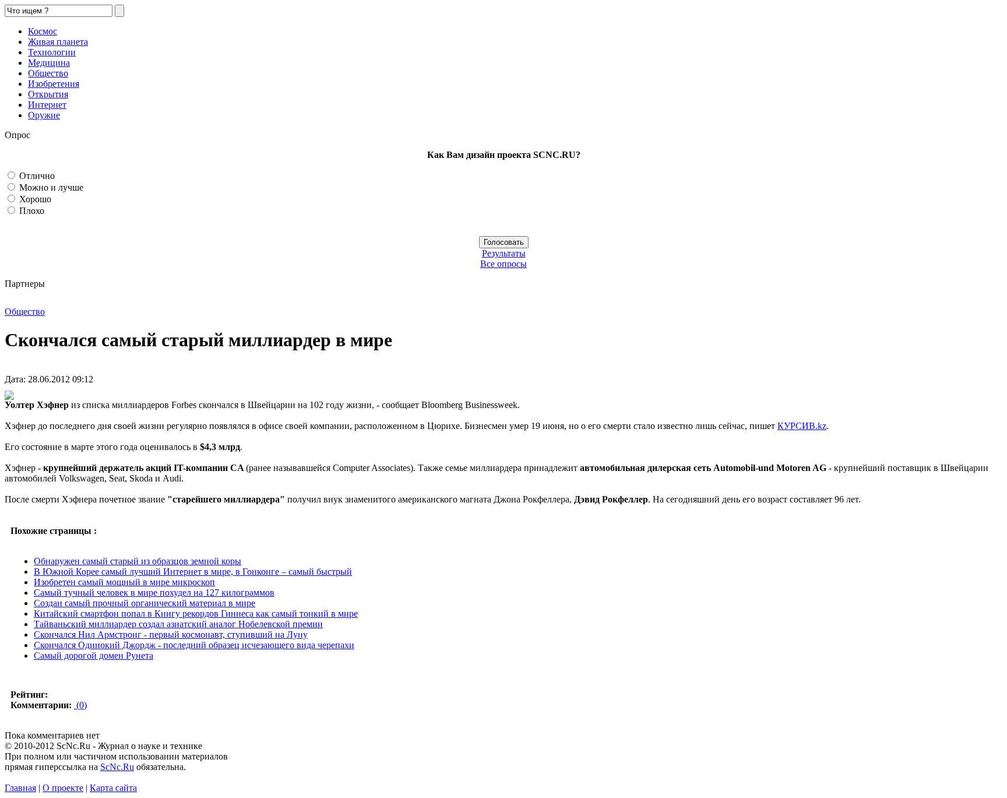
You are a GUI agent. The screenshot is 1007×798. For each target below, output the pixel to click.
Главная (20, 788)
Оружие (44, 115)
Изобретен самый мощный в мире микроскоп (124, 582)
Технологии (52, 52)
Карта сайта (113, 788)
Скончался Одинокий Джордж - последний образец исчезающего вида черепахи (194, 645)
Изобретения (53, 84)
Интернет (47, 105)
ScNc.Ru (117, 767)
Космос (42, 31)
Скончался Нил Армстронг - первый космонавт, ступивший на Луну (171, 634)
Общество (48, 73)
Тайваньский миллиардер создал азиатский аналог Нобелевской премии (178, 624)
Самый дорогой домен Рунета (93, 655)
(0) (80, 705)
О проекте (63, 788)
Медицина (49, 63)
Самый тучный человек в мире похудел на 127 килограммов (154, 592)
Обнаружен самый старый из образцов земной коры (137, 561)
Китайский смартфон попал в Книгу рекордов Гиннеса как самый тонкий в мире (196, 613)
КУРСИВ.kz (801, 426)
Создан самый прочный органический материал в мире (144, 603)
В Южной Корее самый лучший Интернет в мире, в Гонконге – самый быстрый (193, 571)
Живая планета (58, 42)
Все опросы (503, 264)
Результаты (504, 253)
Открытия (48, 94)
